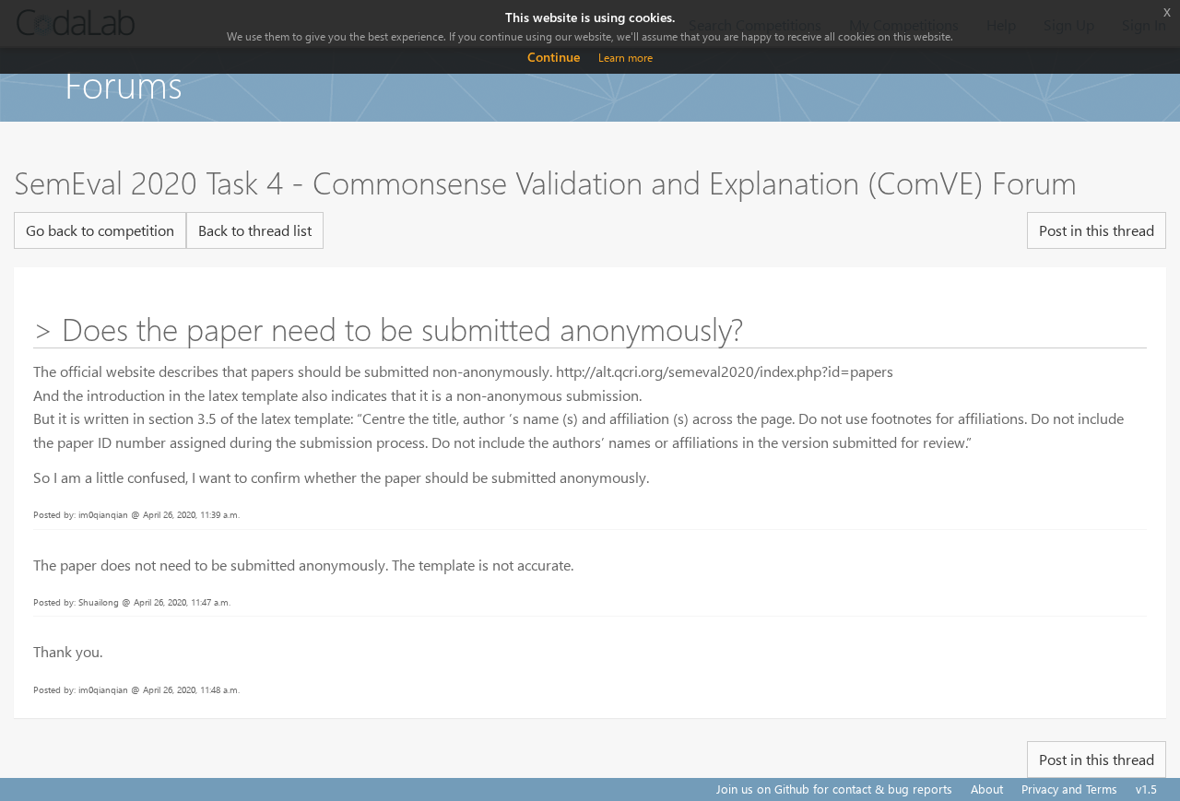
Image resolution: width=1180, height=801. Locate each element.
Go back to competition (100, 230)
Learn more (625, 58)
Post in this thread (1096, 230)
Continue (553, 56)
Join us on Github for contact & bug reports (834, 788)
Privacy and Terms (1069, 788)
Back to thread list (255, 230)
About (987, 788)
